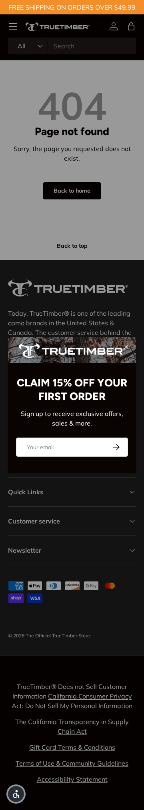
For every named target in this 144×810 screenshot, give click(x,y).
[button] (16, 794)
